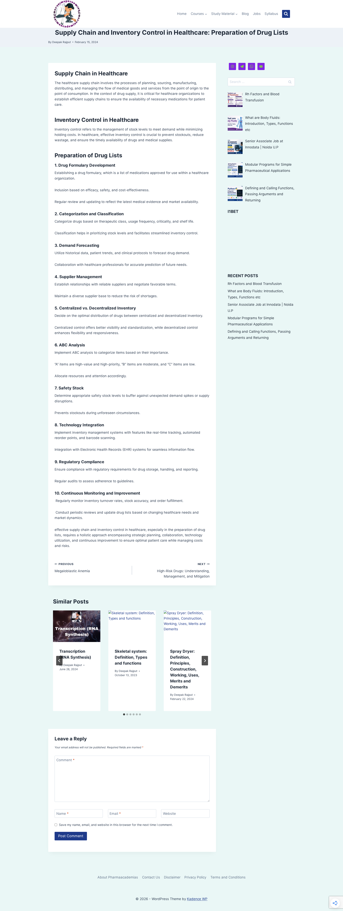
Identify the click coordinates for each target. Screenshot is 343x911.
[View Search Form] (286, 14)
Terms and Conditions (228, 877)
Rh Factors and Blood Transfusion (255, 284)
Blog (245, 14)
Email (115, 814)
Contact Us (151, 877)
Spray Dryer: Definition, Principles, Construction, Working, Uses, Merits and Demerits (184, 669)
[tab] (124, 714)
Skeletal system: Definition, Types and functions (131, 657)
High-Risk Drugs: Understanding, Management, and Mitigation (183, 570)
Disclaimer (172, 877)
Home (182, 14)
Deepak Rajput (61, 42)
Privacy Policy (195, 877)
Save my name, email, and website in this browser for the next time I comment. (116, 825)
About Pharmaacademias (117, 877)
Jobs (257, 14)
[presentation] (76, 626)
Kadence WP (197, 899)
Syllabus (271, 14)
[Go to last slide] (59, 660)
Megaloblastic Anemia (72, 567)
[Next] (205, 660)
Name (62, 814)
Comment (65, 760)
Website (169, 814)
